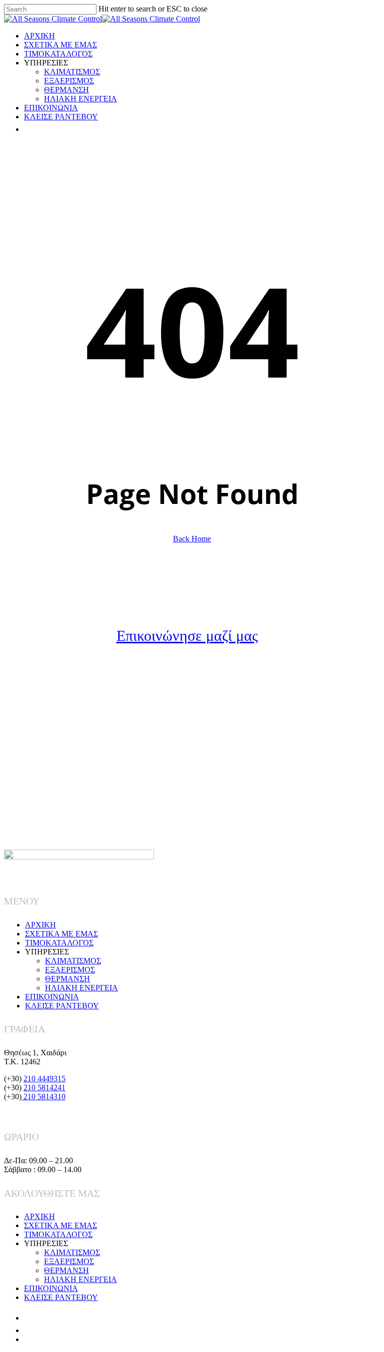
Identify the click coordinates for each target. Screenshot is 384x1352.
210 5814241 (45, 1087)
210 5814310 (44, 1096)
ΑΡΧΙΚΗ (40, 924)
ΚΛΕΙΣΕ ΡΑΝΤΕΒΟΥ (62, 1005)
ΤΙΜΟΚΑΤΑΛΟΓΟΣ (59, 942)
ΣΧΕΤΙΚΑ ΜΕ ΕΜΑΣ (61, 933)
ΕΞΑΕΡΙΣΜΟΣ (70, 969)
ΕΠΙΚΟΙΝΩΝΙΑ (52, 996)
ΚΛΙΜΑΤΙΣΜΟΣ (73, 960)
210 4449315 (45, 1078)
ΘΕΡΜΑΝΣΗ (67, 978)
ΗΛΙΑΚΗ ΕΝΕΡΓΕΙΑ (81, 987)
